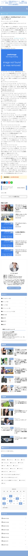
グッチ (4, 465)
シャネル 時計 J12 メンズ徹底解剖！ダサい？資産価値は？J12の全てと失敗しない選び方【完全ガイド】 (21, 362)
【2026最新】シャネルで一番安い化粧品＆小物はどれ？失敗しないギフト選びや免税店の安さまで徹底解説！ (21, 380)
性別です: (12, 275)
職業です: (5, 276)
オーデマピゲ (22, 480)
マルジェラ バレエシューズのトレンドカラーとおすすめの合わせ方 (21, 243)
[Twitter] (4, 183)
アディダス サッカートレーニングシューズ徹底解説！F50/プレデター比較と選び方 (21, 207)
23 (4, 503)
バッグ (5, 305)
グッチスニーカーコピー (19, 38)
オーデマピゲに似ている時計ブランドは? (21, 439)
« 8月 (3, 507)
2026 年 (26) (6, 518)
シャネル (17, 459)
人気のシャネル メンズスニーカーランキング (21, 215)
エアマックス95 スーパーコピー (9, 333)
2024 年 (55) (6, 526)
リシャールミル (5, 468)
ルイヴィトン (10, 459)
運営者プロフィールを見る (14, 287)
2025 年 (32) (6, 522)
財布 (4, 321)
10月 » (6, 507)
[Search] (27, 9)
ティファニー (13, 471)
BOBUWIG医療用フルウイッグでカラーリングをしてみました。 (21, 412)
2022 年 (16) (6, 533)
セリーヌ (9, 465)
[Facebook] (2, 183)
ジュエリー (16, 465)
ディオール (20, 468)
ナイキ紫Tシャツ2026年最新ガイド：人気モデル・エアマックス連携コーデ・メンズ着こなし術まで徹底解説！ (21, 389)
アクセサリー (6, 298)
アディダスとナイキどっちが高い (21, 224)
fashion (4, 459)
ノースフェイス (5, 462)
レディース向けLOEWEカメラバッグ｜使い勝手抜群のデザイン (21, 403)
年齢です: (5, 275)
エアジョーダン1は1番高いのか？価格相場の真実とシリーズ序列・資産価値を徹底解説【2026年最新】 (21, 371)
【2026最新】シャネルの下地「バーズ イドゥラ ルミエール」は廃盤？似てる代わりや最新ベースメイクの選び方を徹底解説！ (21, 352)
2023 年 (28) (6, 529)
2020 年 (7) (5, 541)
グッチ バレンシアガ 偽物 (8, 331)
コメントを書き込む (14, 196)
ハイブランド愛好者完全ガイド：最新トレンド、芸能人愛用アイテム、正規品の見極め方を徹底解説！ (14, 3)
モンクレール (13, 462)
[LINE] (12, 183)
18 (10, 501)
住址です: (5, 277)
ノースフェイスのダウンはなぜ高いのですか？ (11, 474)
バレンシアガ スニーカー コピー (9, 334)
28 (20, 503)
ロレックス (13, 468)
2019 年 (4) (5, 544)
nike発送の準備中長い (20, 232)
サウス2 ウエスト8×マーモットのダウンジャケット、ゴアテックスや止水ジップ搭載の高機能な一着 (21, 431)
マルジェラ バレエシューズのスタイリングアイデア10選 (21, 251)
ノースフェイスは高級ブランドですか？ (10, 480)
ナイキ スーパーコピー (7, 332)
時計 (4, 314)
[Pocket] (9, 183)
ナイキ (23, 459)
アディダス (21, 462)
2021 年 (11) (6, 537)
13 (17, 498)
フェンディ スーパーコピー (8, 336)
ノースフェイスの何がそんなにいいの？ (10, 477)
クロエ (4, 483)
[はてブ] (7, 183)
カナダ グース (5, 471)
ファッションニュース (8, 311)
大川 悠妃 (9, 21)
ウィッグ (5, 301)
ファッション (6, 308)
